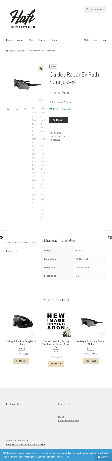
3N (77, 275)
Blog (31, 39)
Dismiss (105, 456)
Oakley (56, 139)
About (20, 39)
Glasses (20, 50)
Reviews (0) (11, 250)
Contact (42, 39)
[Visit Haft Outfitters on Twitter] (34, 416)
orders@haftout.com (68, 420)
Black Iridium (82, 267)
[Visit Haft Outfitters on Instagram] (21, 416)
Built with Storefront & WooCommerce (25, 444)
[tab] (21, 242)
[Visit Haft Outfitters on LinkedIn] (27, 416)
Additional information (17, 242)
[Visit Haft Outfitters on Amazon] (8, 416)
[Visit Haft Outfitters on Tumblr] (40, 416)
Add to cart (58, 119)
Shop (54, 39)
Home (9, 39)
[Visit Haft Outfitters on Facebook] (15, 416)
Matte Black (82, 258)
